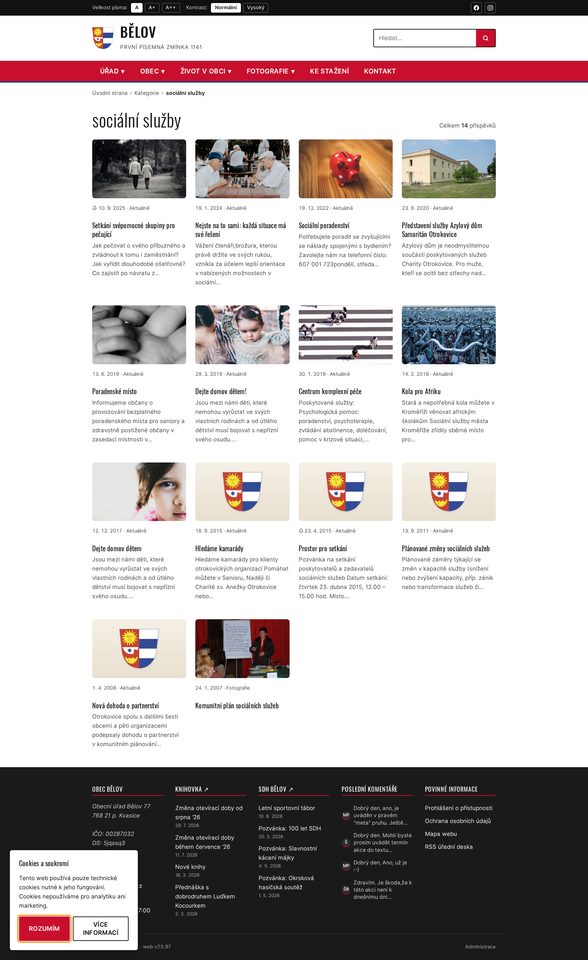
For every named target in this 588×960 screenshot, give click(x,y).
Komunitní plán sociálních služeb (236, 705)
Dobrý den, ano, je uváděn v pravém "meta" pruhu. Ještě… (381, 815)
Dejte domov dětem (117, 548)
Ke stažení (329, 71)
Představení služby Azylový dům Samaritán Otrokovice (442, 229)
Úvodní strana (110, 93)
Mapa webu (441, 833)
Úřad (112, 71)
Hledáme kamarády (219, 548)
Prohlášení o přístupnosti (458, 808)
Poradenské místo (114, 391)
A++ (171, 7)
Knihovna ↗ (192, 789)
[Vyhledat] (485, 38)
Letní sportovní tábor (287, 808)
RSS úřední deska (449, 846)
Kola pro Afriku (421, 391)
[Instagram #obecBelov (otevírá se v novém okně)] (490, 7)
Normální (226, 7)
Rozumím (44, 928)
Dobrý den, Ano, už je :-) (380, 866)
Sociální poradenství (324, 225)
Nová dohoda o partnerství (125, 705)
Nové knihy (190, 866)
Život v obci (205, 71)
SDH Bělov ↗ (276, 789)
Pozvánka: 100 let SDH (290, 828)
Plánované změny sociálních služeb (446, 548)
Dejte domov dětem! (220, 391)
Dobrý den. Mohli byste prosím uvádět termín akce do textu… (383, 842)
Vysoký (255, 7)
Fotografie (271, 71)
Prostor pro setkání (323, 548)
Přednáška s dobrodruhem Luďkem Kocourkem (205, 896)
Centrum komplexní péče (330, 391)
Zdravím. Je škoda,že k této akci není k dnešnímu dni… (383, 889)
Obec (152, 71)
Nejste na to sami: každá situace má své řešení (240, 229)
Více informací (100, 928)
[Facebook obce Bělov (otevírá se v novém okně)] (476, 7)
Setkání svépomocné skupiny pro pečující (133, 229)
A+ (152, 7)
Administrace (480, 947)
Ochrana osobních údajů (458, 821)
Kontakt (380, 71)
